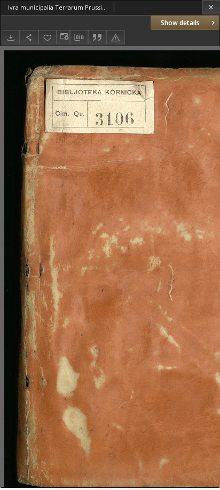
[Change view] (63, 37)
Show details (180, 22)
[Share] (29, 37)
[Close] (211, 7)
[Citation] (97, 37)
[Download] (11, 37)
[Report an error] (115, 37)
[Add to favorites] (47, 37)
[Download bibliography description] (79, 37)
